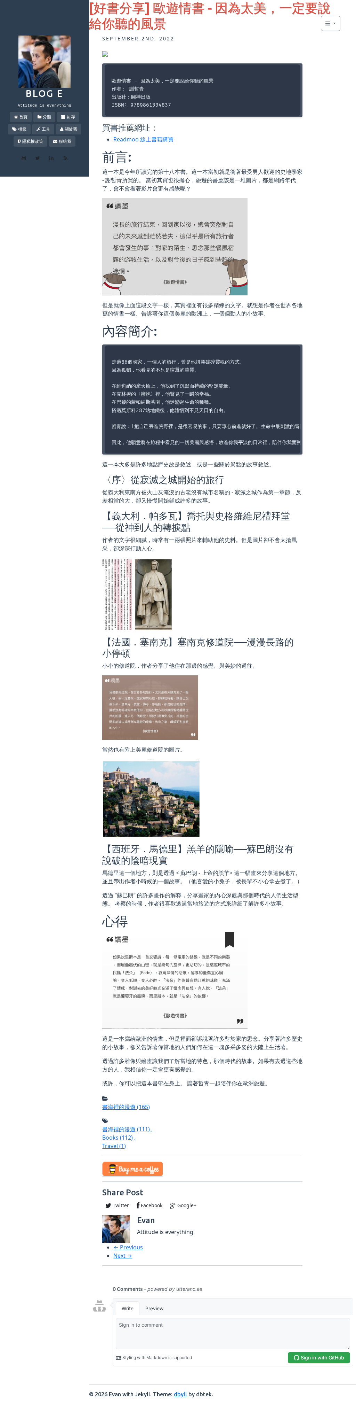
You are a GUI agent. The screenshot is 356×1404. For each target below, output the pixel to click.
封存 (71, 117)
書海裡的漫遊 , (127, 1129)
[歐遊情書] (105, 53)
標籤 (22, 129)
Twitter (120, 1205)
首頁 (23, 117)
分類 (47, 117)
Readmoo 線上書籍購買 (143, 139)
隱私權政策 (32, 141)
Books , (119, 1137)
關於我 (71, 129)
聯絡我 (65, 141)
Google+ (186, 1205)
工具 (46, 129)
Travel (114, 1146)
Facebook (150, 1205)
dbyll (180, 1394)
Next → (122, 1255)
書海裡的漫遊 (126, 1107)
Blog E (44, 93)
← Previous (128, 1247)
